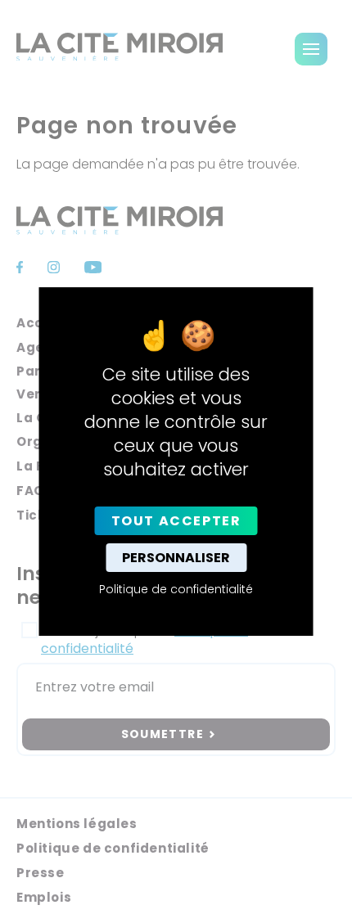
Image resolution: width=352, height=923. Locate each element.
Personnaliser (176, 557)
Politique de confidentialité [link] (176, 589)
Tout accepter (176, 520)
